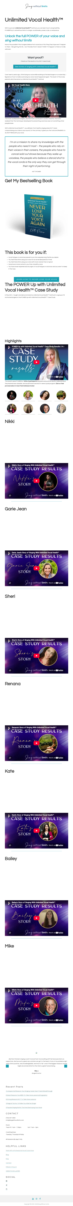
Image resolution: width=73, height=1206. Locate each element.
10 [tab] (44, 1078)
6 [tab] (29, 1078)
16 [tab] (33, 1080)
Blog (7, 1154)
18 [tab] (40, 1080)
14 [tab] (60, 1078)
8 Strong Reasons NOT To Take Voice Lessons (21, 1099)
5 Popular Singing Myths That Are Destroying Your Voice (24, 1107)
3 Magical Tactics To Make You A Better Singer (21, 1103)
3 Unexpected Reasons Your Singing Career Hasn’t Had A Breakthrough (29, 1091)
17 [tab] (36, 1080)
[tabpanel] (36, 1064)
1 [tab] (9, 1078)
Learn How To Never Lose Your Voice (36, 279)
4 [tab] (21, 1078)
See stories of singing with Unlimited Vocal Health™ (35, 67)
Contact (8, 1163)
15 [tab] (64, 1078)
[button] (6, 319)
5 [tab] (25, 1078)
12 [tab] (52, 1078)
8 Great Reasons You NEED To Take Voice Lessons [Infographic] (26, 1095)
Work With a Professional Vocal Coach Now (20, 1150)
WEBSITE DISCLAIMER (13, 1171)
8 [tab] (36, 1078)
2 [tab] (13, 1078)
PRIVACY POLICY (11, 1167)
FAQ (7, 1158)
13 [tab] (56, 1078)
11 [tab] (48, 1078)
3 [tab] (17, 1078)
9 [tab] (40, 1078)
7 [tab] (33, 1078)
